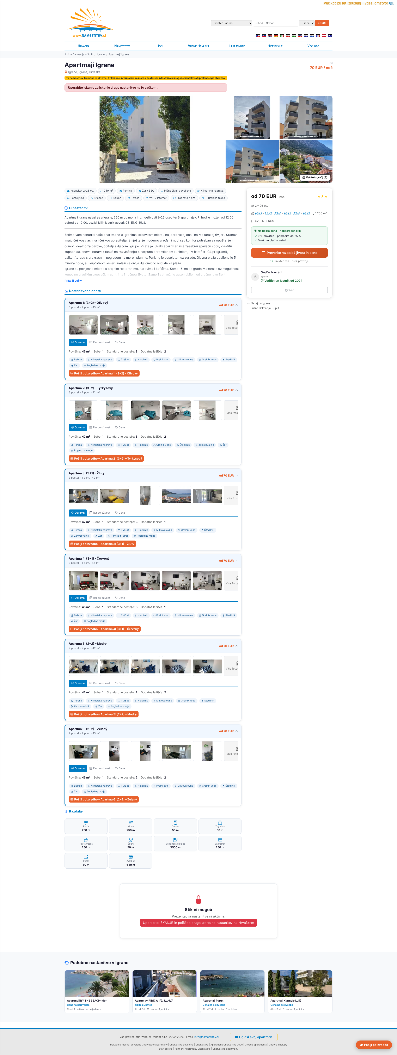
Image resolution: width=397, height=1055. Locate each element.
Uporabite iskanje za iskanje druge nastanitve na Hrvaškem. (112, 87)
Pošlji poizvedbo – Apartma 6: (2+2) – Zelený (105, 799)
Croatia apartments (256, 1044)
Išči (323, 23)
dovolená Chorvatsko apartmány (149, 1044)
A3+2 (258, 213)
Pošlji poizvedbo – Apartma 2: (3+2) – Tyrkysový (108, 458)
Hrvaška (84, 46)
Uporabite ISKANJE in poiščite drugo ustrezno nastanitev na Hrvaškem (198, 923)
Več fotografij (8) (316, 177)
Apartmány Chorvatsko (197, 1048)
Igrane (101, 54)
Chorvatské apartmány (225, 1048)
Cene (122, 342)
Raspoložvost (101, 342)
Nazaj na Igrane (260, 303)
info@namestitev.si (206, 1036)
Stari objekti (165, 1048)
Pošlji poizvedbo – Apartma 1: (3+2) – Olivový (106, 373)
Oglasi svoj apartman (255, 1037)
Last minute (237, 46)
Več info (313, 46)
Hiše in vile (275, 46)
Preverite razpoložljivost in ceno (292, 253)
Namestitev (122, 46)
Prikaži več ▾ (73, 280)
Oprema (80, 342)
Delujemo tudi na (119, 1044)
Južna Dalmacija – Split (79, 54)
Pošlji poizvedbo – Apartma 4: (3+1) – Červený (106, 629)
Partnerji (179, 1048)
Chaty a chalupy (278, 1044)
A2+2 (296, 213)
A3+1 (277, 213)
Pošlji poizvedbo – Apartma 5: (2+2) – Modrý (105, 714)
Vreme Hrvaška (198, 46)
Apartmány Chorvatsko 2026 (226, 1044)
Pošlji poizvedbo (376, 1045)
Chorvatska (202, 1044)
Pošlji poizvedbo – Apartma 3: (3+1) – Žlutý (104, 544)
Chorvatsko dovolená (182, 1044)
